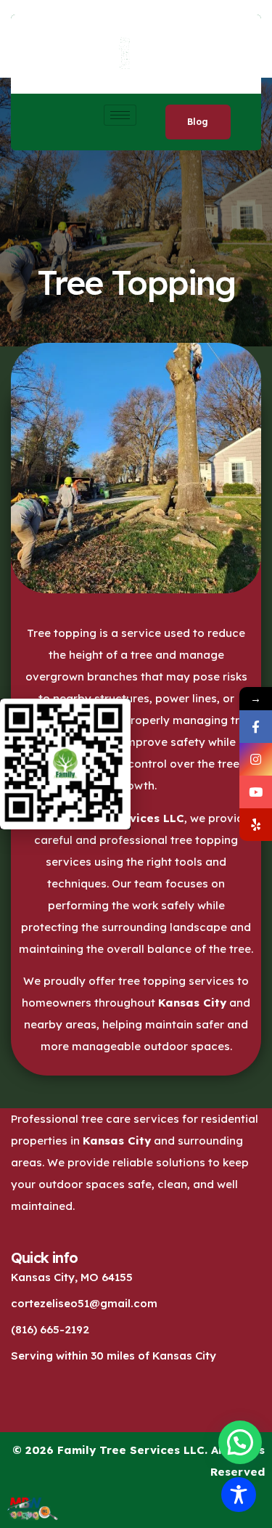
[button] (240, 1442)
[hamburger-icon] (120, 115)
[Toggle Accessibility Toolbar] (238, 1494)
